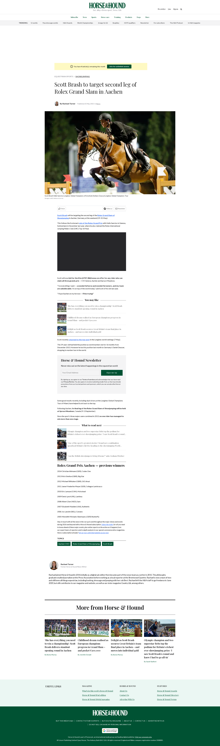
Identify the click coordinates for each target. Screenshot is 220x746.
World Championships (85, 23)
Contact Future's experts (87, 721)
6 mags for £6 (103, 23)
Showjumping (83, 76)
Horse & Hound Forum (166, 699)
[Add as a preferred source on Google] (110, 730)
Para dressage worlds (50, 23)
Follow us (109, 209)
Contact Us (124, 695)
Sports (93, 17)
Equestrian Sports (63, 76)
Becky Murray (52, 655)
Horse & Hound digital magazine (96, 699)
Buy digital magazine (111, 721)
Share (63, 209)
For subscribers (159, 23)
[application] (91, 251)
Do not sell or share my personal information (110, 724)
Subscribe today (107, 524)
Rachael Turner (69, 104)
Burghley (116, 23)
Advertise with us (156, 721)
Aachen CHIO (63, 544)
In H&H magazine (194, 23)
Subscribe (74, 17)
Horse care (105, 17)
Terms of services (88, 379)
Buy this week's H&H (64, 721)
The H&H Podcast (176, 23)
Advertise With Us (127, 699)
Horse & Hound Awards (167, 691)
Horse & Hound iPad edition (94, 695)
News (85, 17)
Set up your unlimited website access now (94, 533)
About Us (123, 691)
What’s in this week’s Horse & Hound (97, 691)
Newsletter (144, 23)
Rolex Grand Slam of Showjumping (86, 544)
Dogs (139, 17)
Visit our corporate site (143, 737)
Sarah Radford (151, 662)
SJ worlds (34, 23)
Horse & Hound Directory (168, 695)
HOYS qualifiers (129, 23)
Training (117, 17)
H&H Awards (67, 23)
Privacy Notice (69, 382)
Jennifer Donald (85, 655)
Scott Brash (107, 544)
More (147, 17)
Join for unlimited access (119, 66)
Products (128, 17)
